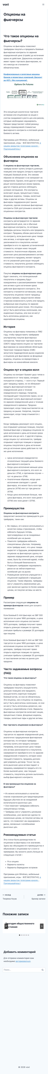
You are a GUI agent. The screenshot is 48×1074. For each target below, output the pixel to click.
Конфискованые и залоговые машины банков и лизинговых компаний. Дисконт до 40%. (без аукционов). (23, 77)
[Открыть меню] (43, 4)
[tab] (19, 935)
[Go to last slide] (6, 926)
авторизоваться (23, 961)
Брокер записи (38, 897)
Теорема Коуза (10, 897)
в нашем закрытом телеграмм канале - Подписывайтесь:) (22, 146)
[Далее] (42, 926)
